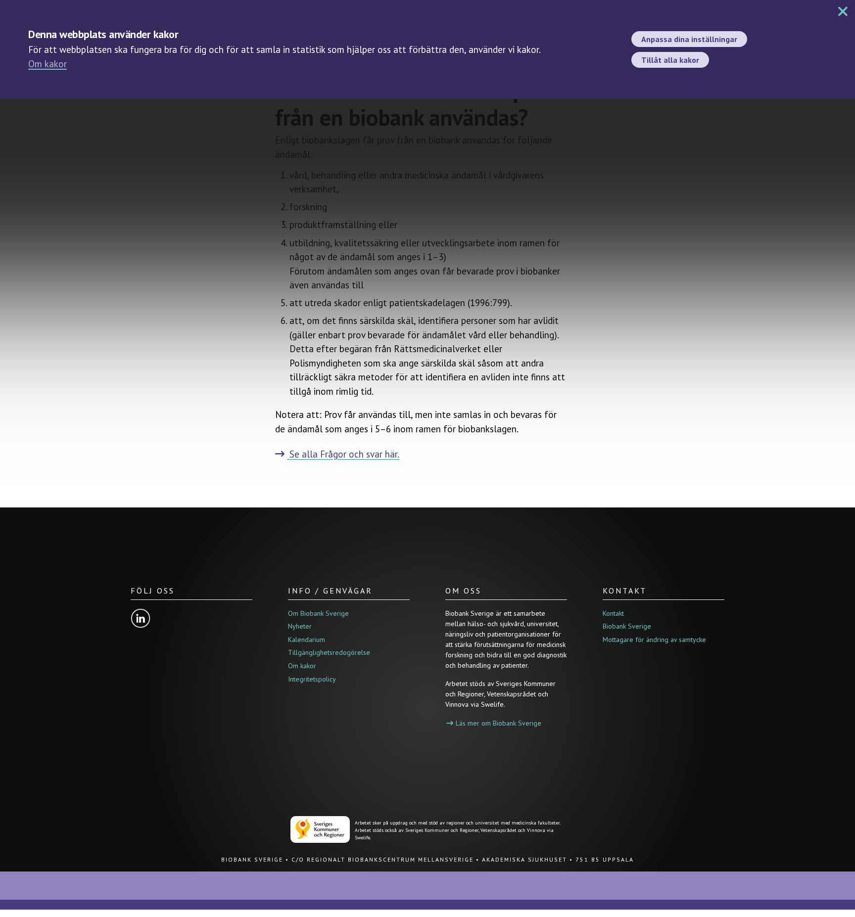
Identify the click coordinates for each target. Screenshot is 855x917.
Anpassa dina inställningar (689, 39)
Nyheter (300, 626)
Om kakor (47, 64)
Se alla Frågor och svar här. (343, 454)
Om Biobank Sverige (318, 613)
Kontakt (613, 613)
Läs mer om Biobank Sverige (498, 723)
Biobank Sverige (627, 626)
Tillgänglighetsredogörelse (329, 652)
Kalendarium (306, 639)
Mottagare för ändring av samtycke (654, 639)
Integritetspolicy (312, 679)
